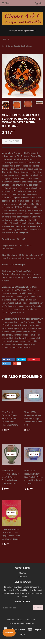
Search (22, 572)
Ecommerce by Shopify (25, 623)
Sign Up (38, 607)
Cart (41, 3)
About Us (22, 576)
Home (4, 39)
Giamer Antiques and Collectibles (24, 620)
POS (11, 623)
